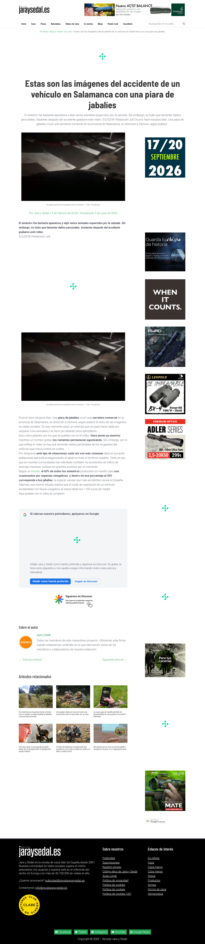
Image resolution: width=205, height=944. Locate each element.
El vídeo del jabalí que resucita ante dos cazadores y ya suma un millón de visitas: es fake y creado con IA (73, 748)
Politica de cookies (113, 885)
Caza (151, 862)
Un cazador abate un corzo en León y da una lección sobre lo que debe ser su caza (72, 712)
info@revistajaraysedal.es (51, 887)
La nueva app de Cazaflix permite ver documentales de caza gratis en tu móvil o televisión (110, 714)
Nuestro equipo (111, 867)
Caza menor (155, 871)
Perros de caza (157, 889)
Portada (44, 31)
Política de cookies (113, 889)
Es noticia (153, 858)
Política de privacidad (115, 880)
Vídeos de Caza (64, 31)
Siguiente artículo (114, 659)
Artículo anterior (30, 659)
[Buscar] (184, 24)
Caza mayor (155, 867)
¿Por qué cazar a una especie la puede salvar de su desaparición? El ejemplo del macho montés (35, 748)
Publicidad (108, 858)
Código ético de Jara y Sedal (119, 871)
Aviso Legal (109, 876)
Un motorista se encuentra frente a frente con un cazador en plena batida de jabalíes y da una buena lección (35, 714)
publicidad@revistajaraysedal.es (65, 880)
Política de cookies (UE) (116, 893)
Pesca (151, 876)
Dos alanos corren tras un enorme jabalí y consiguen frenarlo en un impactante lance (110, 747)
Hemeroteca (155, 893)
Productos (154, 880)
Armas (152, 885)
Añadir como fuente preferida (50, 581)
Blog (52, 31)
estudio (35, 471)
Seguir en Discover (86, 581)
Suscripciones (111, 862)
